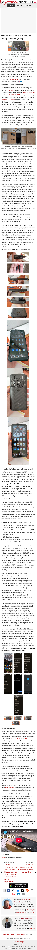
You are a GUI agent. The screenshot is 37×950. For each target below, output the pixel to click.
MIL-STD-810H (15, 738)
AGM (3, 857)
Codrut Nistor (19, 902)
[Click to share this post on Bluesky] (18, 890)
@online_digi (30, 910)
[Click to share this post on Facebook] (8, 890)
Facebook (32, 928)
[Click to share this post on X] (22, 890)
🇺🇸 (19, 82)
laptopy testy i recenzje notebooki (11, 934)
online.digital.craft (21, 912)
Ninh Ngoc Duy (26, 918)
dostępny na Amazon (8, 100)
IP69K (26, 738)
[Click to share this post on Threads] (13, 890)
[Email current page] (23, 894)
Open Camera (9, 788)
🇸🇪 (21, 82)
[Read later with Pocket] (32, 890)
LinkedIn (32, 912)
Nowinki (28, 5)
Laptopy (11, 5)
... (34, 5)
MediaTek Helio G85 (28, 92)
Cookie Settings (18, 942)
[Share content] (4, 890)
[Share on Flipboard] (13, 894)
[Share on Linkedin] (18, 894)
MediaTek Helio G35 (13, 95)
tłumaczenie (14, 79)
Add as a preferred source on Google (20, 886)
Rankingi (20, 5)
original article (26, 899)
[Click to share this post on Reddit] (27, 890)
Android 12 (11, 90)
